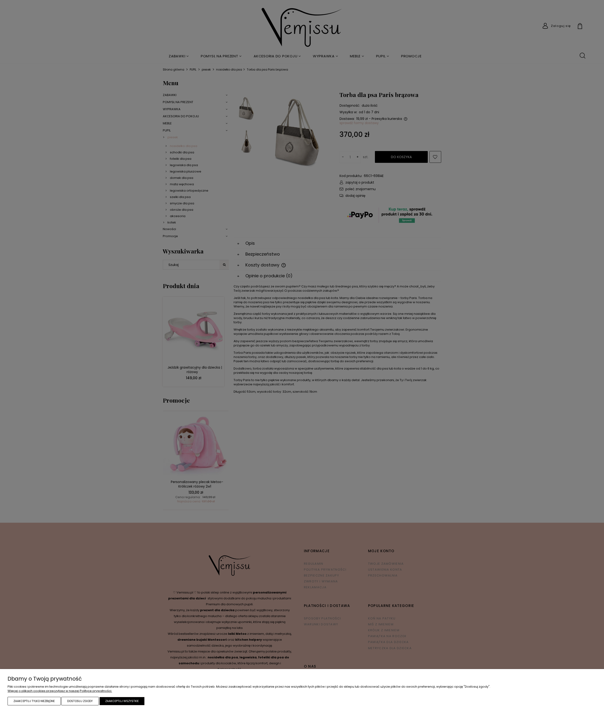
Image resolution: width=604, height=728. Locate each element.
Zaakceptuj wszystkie (122, 701)
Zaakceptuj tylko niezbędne (34, 701)
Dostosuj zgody (80, 701)
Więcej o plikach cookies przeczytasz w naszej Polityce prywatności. (60, 691)
